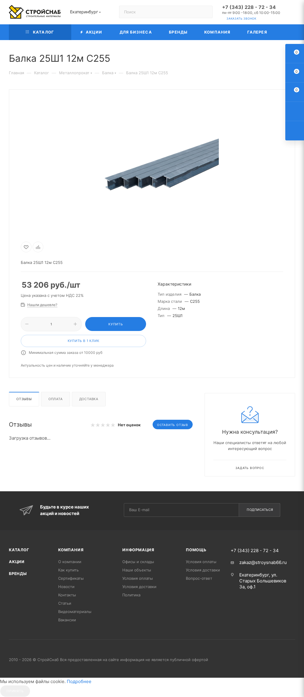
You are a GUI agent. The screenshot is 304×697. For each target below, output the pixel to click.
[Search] (205, 12)
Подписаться (260, 510)
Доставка (88, 399)
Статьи (64, 603)
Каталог (19, 549)
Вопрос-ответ (199, 578)
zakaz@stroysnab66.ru (263, 562)
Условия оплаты (137, 578)
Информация (138, 549)
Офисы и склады (138, 561)
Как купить (68, 570)
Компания (70, 549)
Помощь (196, 549)
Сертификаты (71, 578)
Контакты (67, 595)
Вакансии (67, 619)
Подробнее (79, 681)
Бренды (18, 573)
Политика (131, 595)
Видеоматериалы (74, 611)
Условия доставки (139, 586)
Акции (17, 561)
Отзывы (24, 399)
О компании (69, 561)
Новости (66, 586)
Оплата (55, 399)
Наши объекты (136, 570)
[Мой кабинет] (292, 13)
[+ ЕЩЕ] (285, 32)
